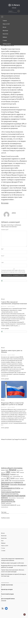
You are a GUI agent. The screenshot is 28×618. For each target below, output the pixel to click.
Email (2, 255)
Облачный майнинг (12, 497)
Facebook (13, 474)
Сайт (2, 262)
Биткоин (5, 484)
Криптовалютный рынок (13, 495)
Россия (3, 503)
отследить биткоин (4, 506)
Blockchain (5, 30)
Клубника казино (5, 518)
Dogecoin (22, 472)
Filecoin (17, 474)
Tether (7, 480)
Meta (22, 476)
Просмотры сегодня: (7, 589)
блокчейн (18, 505)
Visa (10, 480)
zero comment (12, 407)
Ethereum (5, 474)
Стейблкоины (8, 503)
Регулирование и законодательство (8, 500)
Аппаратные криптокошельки (18, 480)
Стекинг (5, 40)
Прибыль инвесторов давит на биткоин (12, 563)
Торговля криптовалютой (8, 505)
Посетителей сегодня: (7, 594)
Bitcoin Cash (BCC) (20, 470)
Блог (2, 540)
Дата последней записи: (8, 598)
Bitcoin (4, 27)
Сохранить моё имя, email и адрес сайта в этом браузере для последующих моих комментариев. (13, 271)
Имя (2, 249)
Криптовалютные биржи (10, 492)
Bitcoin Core (3, 472)
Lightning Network (16, 476)
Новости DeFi (6, 24)
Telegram (22, 478)
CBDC (8, 472)
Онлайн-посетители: (7, 585)
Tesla (2, 480)
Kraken (11, 476)
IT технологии (5, 476)
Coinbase (13, 472)
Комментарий (5, 229)
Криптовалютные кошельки (9, 494)
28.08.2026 (4, 407)
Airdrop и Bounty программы (11, 468)
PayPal (12, 478)
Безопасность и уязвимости (12, 482)
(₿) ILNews (14, 5)
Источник (4, 203)
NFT (8, 478)
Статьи (3, 548)
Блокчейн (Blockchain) (18, 484)
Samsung (17, 478)
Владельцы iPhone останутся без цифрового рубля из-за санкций (12, 403)
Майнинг (5, 37)
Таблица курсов (7, 43)
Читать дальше (5, 427)
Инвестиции (4, 486)
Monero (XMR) (3, 478)
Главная (5, 20)
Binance (12, 470)
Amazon (3, 470)
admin (14, 213)
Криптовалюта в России (6, 490)
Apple (7, 470)
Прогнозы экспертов (20, 497)
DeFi (17, 472)
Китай (22, 488)
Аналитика (5, 34)
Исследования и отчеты (10, 488)
